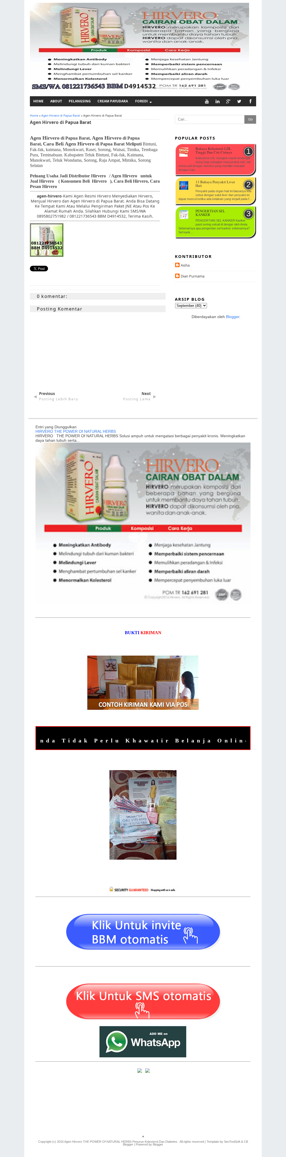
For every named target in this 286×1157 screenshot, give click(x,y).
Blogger (232, 316)
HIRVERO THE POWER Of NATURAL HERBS (75, 431)
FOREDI (141, 101)
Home (38, 101)
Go (250, 119)
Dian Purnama (192, 276)
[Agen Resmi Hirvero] (46, 255)
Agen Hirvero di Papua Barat (60, 115)
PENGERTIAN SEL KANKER (210, 213)
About (56, 101)
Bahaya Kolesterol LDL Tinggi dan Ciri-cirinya (214, 151)
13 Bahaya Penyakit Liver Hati (215, 184)
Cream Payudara (112, 101)
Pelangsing (80, 101)
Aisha (185, 265)
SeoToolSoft (232, 1141)
